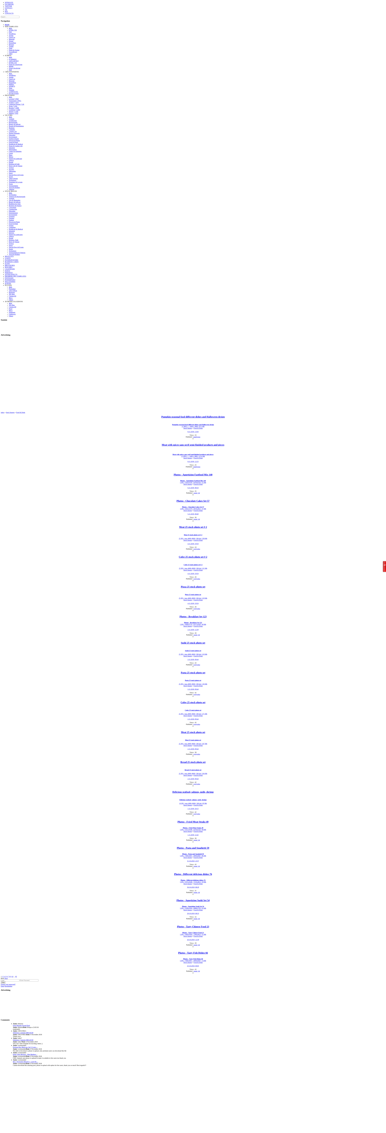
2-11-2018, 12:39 (193, 630)
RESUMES (8, 267)
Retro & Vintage (14, 242)
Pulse (10, 88)
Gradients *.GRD (14, 110)
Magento (11, 39)
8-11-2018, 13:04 (193, 432)
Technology (12, 180)
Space (11, 173)
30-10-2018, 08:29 (193, 887)
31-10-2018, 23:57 (193, 861)
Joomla (11, 35)
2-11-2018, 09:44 (193, 659)
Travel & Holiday (14, 187)
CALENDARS (10, 269)
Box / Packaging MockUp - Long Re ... (25, 1062)
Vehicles (11, 189)
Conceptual (12, 207)
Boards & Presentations (16, 126)
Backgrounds (13, 122)
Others (11, 300)
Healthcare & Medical (16, 144)
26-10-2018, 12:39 (193, 940)
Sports (11, 177)
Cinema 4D (12, 296)
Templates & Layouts (15, 182)
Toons (11, 184)
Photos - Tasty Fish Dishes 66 (193, 953)
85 (16, 976)
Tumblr (11, 46)
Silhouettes (12, 171)
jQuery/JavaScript (14, 68)
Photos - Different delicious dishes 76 (193, 874)
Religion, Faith (13, 240)
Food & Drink (13, 142)
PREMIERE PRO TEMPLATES (15, 276)
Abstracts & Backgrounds (17, 196)
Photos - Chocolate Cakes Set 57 (193, 501)
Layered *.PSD (14, 99)
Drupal (11, 41)
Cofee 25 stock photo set (193, 702)
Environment (13, 137)
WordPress (12, 34)
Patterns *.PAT (13, 113)
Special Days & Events (16, 175)
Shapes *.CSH (13, 111)
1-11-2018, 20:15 (193, 809)
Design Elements (14, 133)
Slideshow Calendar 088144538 (23, 1033)
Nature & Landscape (15, 158)
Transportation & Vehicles (17, 253)
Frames (11, 225)
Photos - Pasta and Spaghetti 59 (193, 848)
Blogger (11, 45)
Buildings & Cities (15, 204)
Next (6, 978)
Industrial (12, 148)
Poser (10, 309)
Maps (10, 155)
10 (12, 976)
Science (11, 168)
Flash (10, 48)
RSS (6, 11)
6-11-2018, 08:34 (193, 488)
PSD (10, 32)
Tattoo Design (13, 178)
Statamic (11, 90)
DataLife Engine (14, 50)
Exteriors (12, 216)
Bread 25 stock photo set (193, 762)
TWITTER (8, 6)
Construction (13, 209)
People (11, 162)
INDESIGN (9, 272)
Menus (11, 157)
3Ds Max (12, 294)
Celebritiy (12, 130)
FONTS (7, 271)
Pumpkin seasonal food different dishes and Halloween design (193, 416)
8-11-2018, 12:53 (193, 461)
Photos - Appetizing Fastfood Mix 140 (193, 474)
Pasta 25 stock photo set (193, 672)
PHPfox (11, 84)
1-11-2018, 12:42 (193, 835)
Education (12, 135)
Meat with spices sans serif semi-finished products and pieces (193, 444)
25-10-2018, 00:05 (193, 966)
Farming (11, 218)
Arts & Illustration (14, 200)
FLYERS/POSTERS (11, 260)
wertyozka (196, 549)
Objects (11, 160)
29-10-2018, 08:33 (193, 913)
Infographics (13, 149)
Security (11, 169)
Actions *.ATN (14, 102)
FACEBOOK (9, 4)
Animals (11, 119)
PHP (10, 70)
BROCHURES (10, 265)
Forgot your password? (8, 984)
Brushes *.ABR (14, 108)
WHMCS (12, 86)
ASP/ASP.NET (14, 61)
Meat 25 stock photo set (193, 732)
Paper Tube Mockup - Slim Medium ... (25, 1054)
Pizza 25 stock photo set (193, 586)
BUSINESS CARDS (11, 262)
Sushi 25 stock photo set (193, 642)
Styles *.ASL (13, 106)
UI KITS (8, 258)
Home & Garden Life (16, 146)
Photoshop (12, 289)
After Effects (13, 291)
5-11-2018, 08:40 (193, 514)
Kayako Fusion (14, 93)
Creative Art (13, 131)
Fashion (11, 220)
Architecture (13, 121)
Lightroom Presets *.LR (16, 104)
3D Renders (12, 195)
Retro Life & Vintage (15, 166)
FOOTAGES (9, 278)
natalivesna (196, 437)
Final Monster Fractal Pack (21, 1025)
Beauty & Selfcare (15, 124)
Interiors (11, 233)
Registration (8, 986)
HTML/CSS (13, 30)
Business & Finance (15, 206)
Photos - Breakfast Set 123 (193, 616)
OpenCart (12, 37)
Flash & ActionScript (15, 64)
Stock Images (187, 428)
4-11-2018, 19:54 (193, 544)
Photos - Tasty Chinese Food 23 (193, 926)
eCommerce (12, 59)
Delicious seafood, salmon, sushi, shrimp (193, 792)
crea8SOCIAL (13, 92)
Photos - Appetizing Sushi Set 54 (193, 900)
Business (11, 128)
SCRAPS (8, 283)
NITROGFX (9, 2)
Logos (11, 153)
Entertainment (13, 213)
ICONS (7, 263)
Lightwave (12, 314)
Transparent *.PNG (15, 101)
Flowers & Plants (14, 140)
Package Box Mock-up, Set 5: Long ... (25, 1047)
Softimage (12, 312)
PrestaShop (12, 43)
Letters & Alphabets (15, 151)
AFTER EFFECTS (11, 274)
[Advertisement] (193, 371)
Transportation (13, 186)
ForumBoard (13, 52)
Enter (2, 986)
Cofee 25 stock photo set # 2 (193, 557)
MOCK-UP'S (9, 256)
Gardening (12, 227)
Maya (10, 298)
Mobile (11, 66)
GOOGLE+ (9, 8)
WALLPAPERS (10, 281)
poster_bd (197, 493)
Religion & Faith (14, 164)
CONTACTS (9, 13)
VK (6, 10)
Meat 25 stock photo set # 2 (193, 527)
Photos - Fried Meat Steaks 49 (193, 821)
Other (10, 54)
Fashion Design (14, 139)
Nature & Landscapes (16, 234)
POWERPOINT (10, 280)
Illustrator (12, 292)
